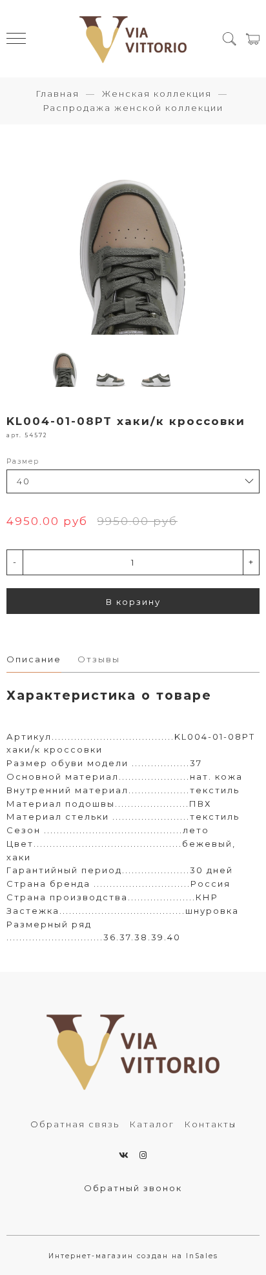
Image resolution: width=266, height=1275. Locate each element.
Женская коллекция (157, 93)
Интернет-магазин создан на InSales (133, 1256)
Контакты (210, 1124)
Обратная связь (74, 1124)
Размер (22, 461)
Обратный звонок (133, 1188)
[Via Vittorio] (133, 39)
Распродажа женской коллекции (133, 108)
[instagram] (143, 1155)
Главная (57, 93)
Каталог (151, 1124)
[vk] (124, 1155)
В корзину (133, 602)
